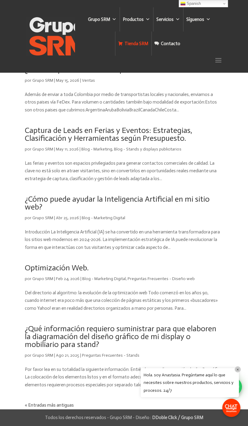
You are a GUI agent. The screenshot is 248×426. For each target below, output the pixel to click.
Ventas (88, 80)
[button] (231, 408)
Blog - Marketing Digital (103, 217)
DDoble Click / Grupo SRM (177, 417)
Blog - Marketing (96, 149)
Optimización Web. (57, 267)
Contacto (170, 43)
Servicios (165, 19)
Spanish (193, 3)
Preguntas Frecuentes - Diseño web (161, 278)
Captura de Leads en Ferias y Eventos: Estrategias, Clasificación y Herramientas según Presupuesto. (108, 134)
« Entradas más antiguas (49, 405)
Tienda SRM (136, 43)
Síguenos (195, 19)
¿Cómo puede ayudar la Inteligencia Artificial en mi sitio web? (117, 203)
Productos (133, 19)
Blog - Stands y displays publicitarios (147, 149)
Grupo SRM (99, 19)
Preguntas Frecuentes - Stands (110, 355)
